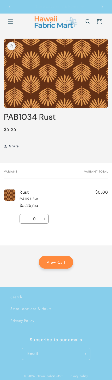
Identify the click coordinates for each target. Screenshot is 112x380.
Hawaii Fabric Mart (50, 376)
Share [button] (14, 146)
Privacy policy (78, 376)
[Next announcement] (102, 6)
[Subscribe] (84, 354)
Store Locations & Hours (31, 308)
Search (16, 297)
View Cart (56, 262)
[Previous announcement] (9, 6)
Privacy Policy (22, 320)
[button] (10, 21)
